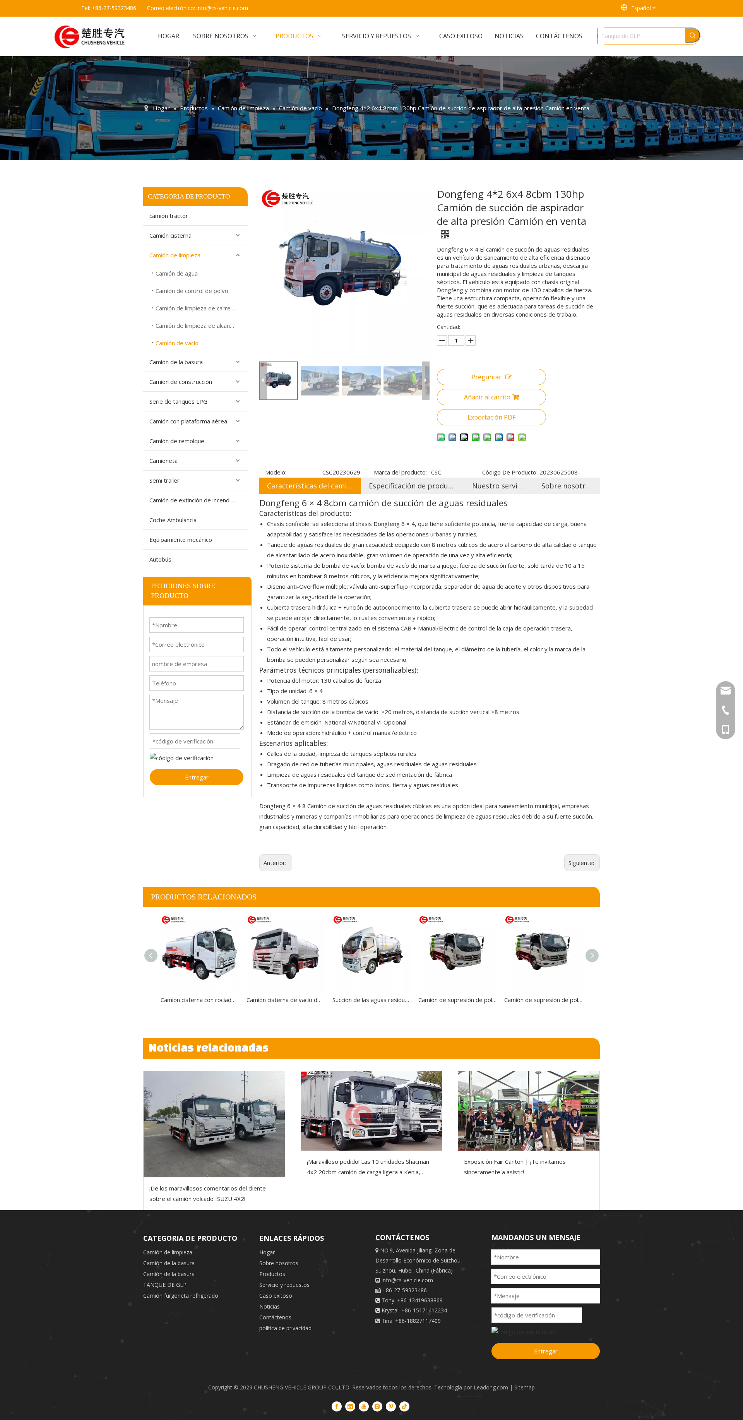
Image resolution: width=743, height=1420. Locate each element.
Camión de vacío (177, 343)
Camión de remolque (176, 441)
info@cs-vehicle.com (222, 8)
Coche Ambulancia (173, 520)
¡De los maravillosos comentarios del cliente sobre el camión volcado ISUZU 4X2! (207, 1193)
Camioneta (163, 460)
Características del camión (310, 485)
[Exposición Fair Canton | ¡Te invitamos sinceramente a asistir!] (528, 1111)
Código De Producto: (510, 472)
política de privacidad (285, 1328)
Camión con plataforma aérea (188, 421)
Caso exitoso (275, 1295)
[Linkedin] (350, 1406)
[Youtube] (364, 1406)
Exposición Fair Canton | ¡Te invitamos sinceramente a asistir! (515, 1167)
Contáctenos (275, 1317)
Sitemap (524, 1387)
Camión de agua (177, 273)
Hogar (267, 1252)
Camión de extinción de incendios (193, 500)
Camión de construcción (180, 381)
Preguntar (486, 377)
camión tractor (168, 215)
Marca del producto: (400, 472)
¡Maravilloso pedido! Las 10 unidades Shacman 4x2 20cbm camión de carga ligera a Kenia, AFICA (368, 1167)
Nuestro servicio (499, 485)
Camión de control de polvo (192, 291)
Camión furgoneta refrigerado (180, 1295)
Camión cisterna (170, 235)
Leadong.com (491, 1387)
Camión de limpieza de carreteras (200, 308)
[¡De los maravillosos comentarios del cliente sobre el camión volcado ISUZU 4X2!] (214, 1124)
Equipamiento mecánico (180, 539)
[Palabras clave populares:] (692, 35)
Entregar (197, 777)
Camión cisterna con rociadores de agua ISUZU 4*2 (200, 1000)
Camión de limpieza (174, 255)
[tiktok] (404, 1406)
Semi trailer (164, 480)
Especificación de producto (413, 485)
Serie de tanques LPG (178, 401)
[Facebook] (337, 1406)
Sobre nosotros (566, 485)
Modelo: (275, 472)
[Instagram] (377, 1406)
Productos (272, 1274)
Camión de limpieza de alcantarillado (202, 325)
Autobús (160, 559)
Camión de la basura (176, 362)
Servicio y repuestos (284, 1284)
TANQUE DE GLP (165, 1284)
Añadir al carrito (487, 397)
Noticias (269, 1306)
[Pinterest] (391, 1406)
